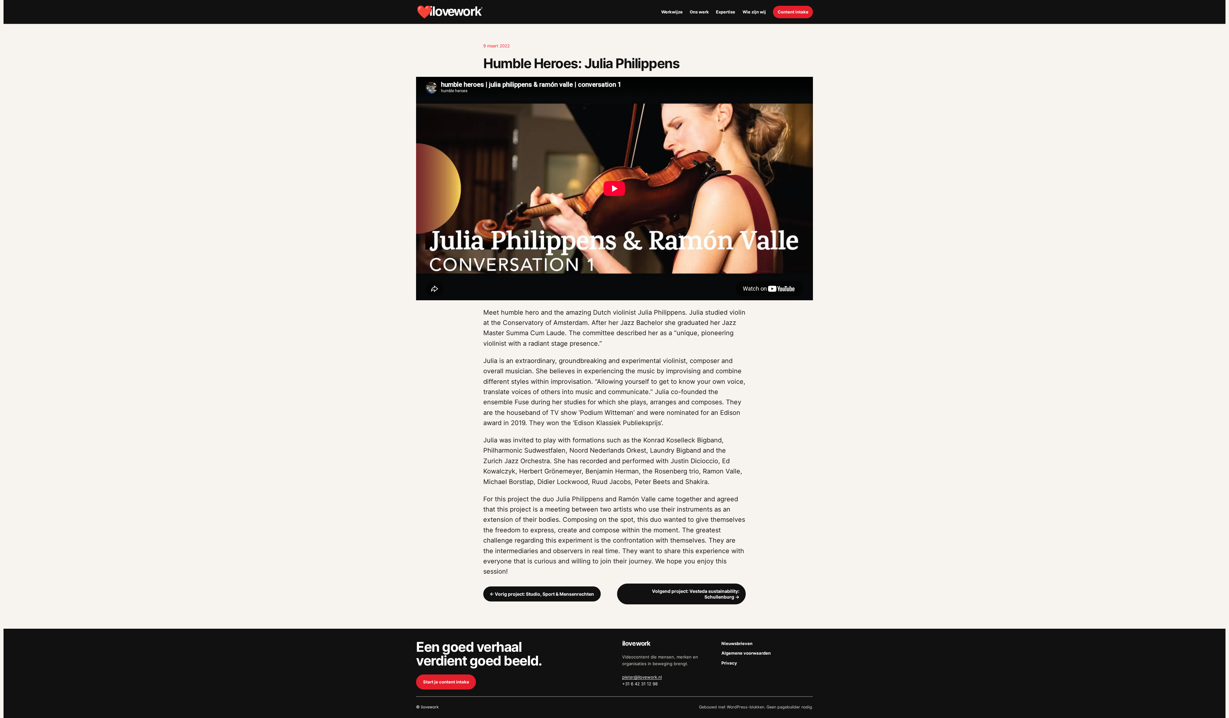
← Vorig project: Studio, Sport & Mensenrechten (542, 594)
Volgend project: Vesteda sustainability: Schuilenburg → (695, 594)
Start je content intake (446, 681)
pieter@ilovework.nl (642, 677)
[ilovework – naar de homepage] (449, 12)
